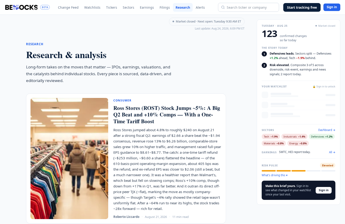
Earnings (147, 7)
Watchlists (92, 7)
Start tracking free (302, 7)
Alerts (200, 7)
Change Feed (68, 7)
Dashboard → (326, 130)
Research (183, 7)
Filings (165, 7)
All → (332, 152)
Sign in (332, 7)
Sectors (128, 7)
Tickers (111, 7)
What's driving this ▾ (275, 175)
